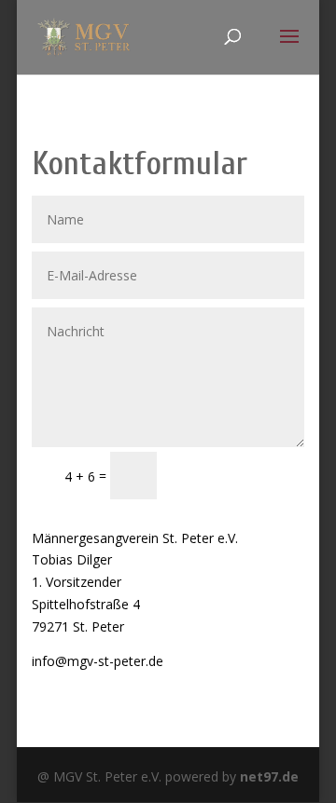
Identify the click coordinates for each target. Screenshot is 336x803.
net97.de (269, 776)
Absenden (239, 474)
